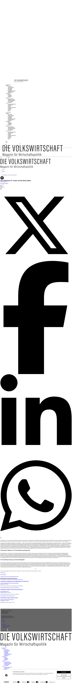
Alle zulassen (64, 672)
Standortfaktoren (16, 583)
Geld (8, 599)
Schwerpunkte (8, 2)
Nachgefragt (10, 14)
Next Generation (10, 19)
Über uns (9, 23)
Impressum (9, 26)
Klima (5, 591)
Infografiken (10, 20)
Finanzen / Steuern (11, 5)
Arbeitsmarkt (10, 4)
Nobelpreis (9, 10)
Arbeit (7, 599)
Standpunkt (10, 13)
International (10, 7)
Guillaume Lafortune (3, 592)
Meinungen (8, 11)
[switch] (28, 682)
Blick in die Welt (10, 16)
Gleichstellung (11, 599)
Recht (13, 583)
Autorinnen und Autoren (8, 667)
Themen (7, 3)
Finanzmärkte (10, 6)
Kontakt (9, 24)
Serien (7, 15)
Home (3, 169)
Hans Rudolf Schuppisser (4, 183)
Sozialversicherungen (3, 181)
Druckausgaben (10, 22)
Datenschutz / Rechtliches (6, 625)
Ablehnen (63, 677)
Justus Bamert (2, 600)
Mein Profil (6, 67)
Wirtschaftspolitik (10, 9)
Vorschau (9, 27)
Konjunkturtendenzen (11, 17)
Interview (9, 12)
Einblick (5, 660)
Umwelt (7, 591)
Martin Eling (2, 584)
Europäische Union (9, 583)
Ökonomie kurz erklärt (11, 18)
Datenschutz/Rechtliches (12, 25)
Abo (6, 65)
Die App (9, 28)
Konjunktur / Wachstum (11, 8)
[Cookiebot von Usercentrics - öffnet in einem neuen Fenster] (6, 682)
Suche (6, 64)
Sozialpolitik (6, 653)
